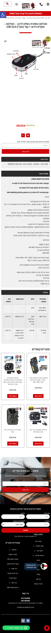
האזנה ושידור (13, 578)
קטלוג (38, 574)
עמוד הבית (47, 18)
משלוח (45, 292)
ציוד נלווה (14, 583)
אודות (38, 560)
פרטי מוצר (44, 159)
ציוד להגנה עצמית (12, 573)
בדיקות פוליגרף (39, 555)
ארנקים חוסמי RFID (12, 587)
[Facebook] (28, 621)
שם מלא (47, 513)
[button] (3, 15)
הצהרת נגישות (38, 584)
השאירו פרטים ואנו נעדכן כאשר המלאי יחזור (33, 141)
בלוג (38, 570)
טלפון (23, 513)
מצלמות (42, 18)
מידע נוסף (38, 396)
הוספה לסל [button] (12, 396)
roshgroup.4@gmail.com (25, 607)
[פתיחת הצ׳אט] (44, 566)
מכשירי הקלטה (13, 554)
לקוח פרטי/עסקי (19, 521)
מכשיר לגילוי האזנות (13, 564)
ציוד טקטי (14, 569)
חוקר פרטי (40, 551)
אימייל (47, 521)
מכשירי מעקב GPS (12, 559)
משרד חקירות (40, 546)
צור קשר (38, 579)
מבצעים (38, 565)
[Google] (23, 621)
